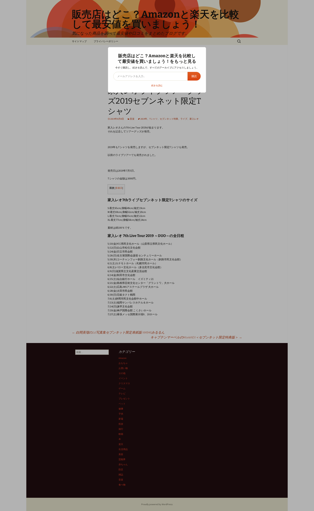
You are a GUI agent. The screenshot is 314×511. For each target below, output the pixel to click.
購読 (194, 76)
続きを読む (157, 85)
